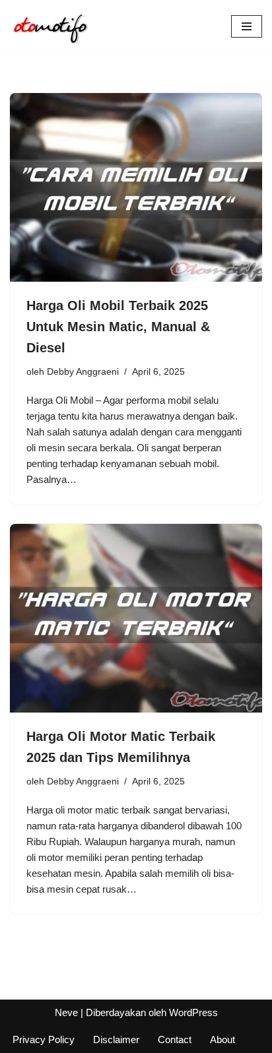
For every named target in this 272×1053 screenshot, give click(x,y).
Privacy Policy (44, 1039)
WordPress (193, 1012)
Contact (174, 1039)
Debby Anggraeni (83, 372)
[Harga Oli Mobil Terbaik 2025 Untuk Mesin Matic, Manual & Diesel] (136, 187)
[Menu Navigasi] (246, 26)
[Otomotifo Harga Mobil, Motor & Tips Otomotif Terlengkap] (49, 26)
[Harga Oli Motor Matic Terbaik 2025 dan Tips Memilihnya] (136, 618)
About (222, 1039)
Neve (66, 1012)
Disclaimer (116, 1039)
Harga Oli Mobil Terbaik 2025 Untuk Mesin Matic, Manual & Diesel (118, 326)
